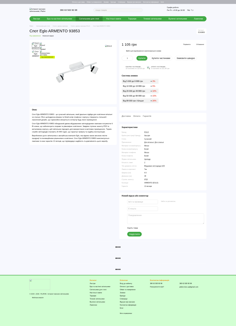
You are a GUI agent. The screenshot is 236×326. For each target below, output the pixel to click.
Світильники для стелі (89, 19)
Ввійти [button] (128, 51)
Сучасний (147, 139)
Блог (162, 2)
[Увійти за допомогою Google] (182, 201)
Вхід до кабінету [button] (126, 283)
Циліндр (147, 159)
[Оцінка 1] (142, 227)
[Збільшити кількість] (131, 58)
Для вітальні (149, 142)
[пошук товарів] (141, 10)
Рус (192, 10)
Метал (146, 146)
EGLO (146, 132)
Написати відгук (48, 36)
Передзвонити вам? (157, 287)
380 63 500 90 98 (68, 10)
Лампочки (198, 19)
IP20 (146, 179)
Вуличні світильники (178, 19)
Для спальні (159, 142)
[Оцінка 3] (150, 227)
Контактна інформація (151, 2)
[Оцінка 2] (146, 227)
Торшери (132, 19)
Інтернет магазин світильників (58, 294)
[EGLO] (108, 46)
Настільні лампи (113, 19)
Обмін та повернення (94, 2)
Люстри (36, 19)
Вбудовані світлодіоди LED (154, 166)
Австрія (147, 135)
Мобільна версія (38, 297)
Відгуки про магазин (134, 2)
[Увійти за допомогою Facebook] (178, 201)
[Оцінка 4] (154, 227)
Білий (146, 149)
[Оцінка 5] (158, 227)
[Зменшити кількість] (123, 58)
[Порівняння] (204, 2)
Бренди (113, 2)
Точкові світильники (152, 19)
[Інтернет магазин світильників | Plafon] (40, 284)
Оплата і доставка (78, 2)
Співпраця (121, 2)
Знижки (106, 2)
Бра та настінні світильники (59, 19)
